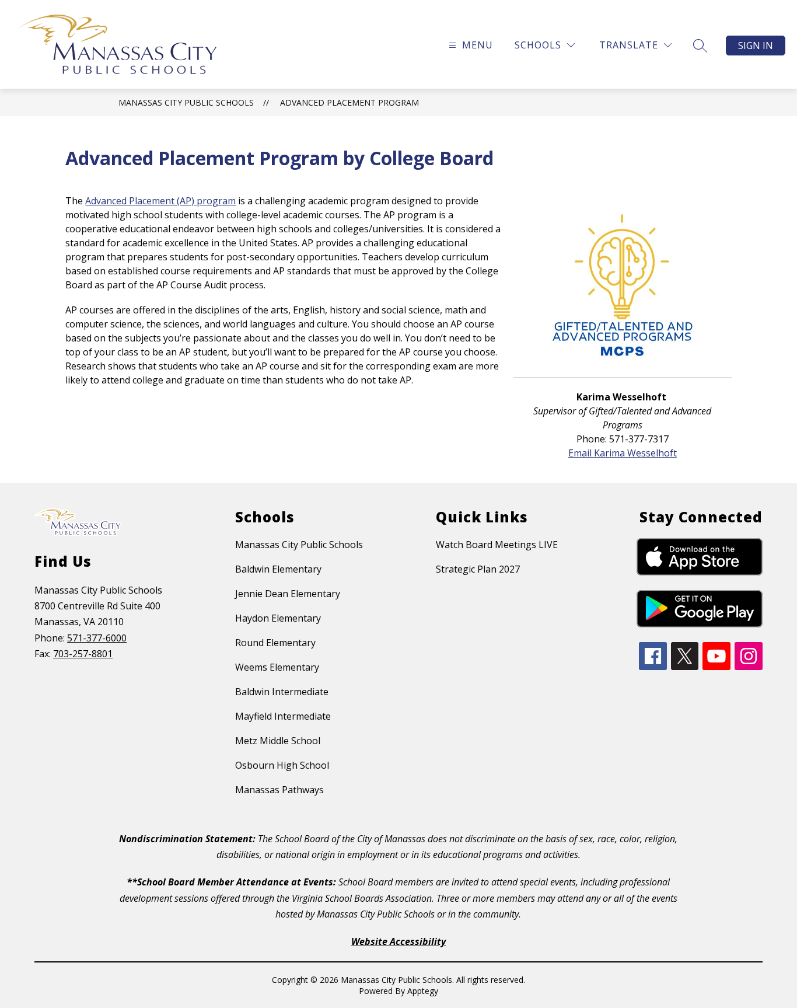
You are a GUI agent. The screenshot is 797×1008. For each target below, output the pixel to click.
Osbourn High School (282, 765)
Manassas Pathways (279, 789)
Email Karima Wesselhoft (622, 453)
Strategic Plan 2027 (478, 569)
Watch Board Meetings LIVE (497, 544)
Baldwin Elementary (278, 569)
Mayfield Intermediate (283, 716)
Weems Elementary (277, 667)
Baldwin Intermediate (281, 691)
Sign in (755, 45)
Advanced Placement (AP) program (160, 200)
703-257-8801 (83, 653)
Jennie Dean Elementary (287, 593)
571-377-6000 (97, 638)
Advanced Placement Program (349, 102)
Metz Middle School (277, 740)
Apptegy (422, 990)
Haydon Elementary (278, 618)
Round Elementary (275, 642)
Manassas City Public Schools (186, 102)
